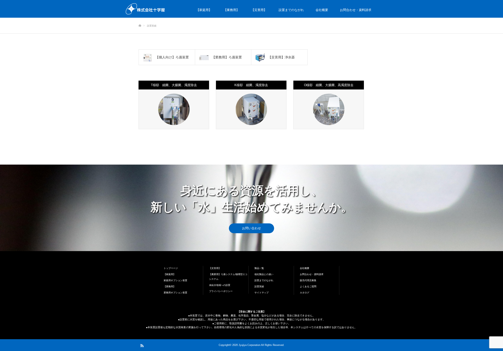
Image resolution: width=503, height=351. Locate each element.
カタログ (304, 292)
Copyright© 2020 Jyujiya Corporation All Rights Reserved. (251, 345)
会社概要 (322, 10)
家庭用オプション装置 (175, 280)
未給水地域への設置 (219, 285)
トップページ (171, 268)
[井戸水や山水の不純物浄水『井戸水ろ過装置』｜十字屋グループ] (145, 9)
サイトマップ (261, 292)
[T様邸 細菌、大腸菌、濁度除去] (174, 109)
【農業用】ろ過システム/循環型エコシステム (228, 276)
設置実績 (259, 286)
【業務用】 (231, 10)
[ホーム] (140, 19)
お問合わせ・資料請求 (355, 10)
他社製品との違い (263, 274)
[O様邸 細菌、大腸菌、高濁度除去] (328, 109)
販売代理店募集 (308, 280)
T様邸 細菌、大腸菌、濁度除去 (174, 85)
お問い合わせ (251, 228)
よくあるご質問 (308, 286)
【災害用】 (259, 10)
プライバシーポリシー (221, 291)
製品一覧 (259, 268)
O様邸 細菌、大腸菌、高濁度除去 (328, 85)
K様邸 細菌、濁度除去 (251, 85)
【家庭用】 (204, 10)
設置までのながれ (291, 10)
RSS (141, 345)
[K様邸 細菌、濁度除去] (251, 109)
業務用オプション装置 (175, 292)
